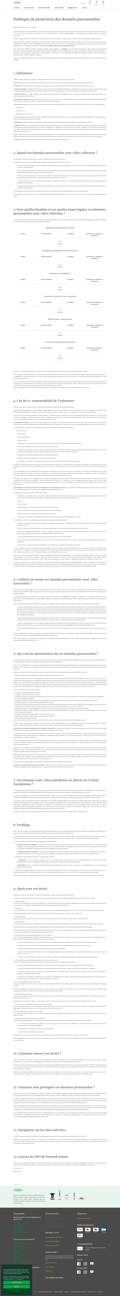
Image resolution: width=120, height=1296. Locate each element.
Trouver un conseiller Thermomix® (54, 1219)
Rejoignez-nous (73, 8)
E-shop (84, 8)
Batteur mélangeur (18, 1248)
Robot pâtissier (17, 1224)
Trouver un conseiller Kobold (53, 1223)
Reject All (16, 1286)
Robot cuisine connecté (19, 1226)
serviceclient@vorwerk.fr (45, 758)
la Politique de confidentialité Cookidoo (74, 412)
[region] (16, 1280)
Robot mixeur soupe (19, 1254)
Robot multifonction (19, 1228)
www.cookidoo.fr (20, 111)
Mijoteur (15, 1250)
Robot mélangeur (18, 1247)
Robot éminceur (17, 1260)
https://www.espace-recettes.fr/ (24, 114)
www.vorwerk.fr (20, 107)
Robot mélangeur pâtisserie (21, 1262)
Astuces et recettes (45, 8)
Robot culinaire (17, 1230)
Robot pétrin (16, 1258)
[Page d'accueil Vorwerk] (17, 3)
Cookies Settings (17, 1290)
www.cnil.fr (59, 1008)
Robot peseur (17, 1256)
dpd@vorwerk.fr (33, 640)
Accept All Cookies (16, 1282)
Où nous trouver (29, 8)
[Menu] (57, 1281)
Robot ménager (17, 1234)
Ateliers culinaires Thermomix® (53, 1217)
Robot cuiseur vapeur (19, 1243)
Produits (16, 8)
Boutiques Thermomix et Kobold (54, 1227)
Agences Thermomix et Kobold (53, 1225)
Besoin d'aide (59, 8)
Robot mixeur (17, 1252)
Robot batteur (17, 1245)
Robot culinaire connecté (20, 1232)
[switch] (54, 1285)
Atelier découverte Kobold (52, 1221)
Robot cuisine (17, 1222)
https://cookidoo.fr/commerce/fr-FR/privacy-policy (80, 686)
